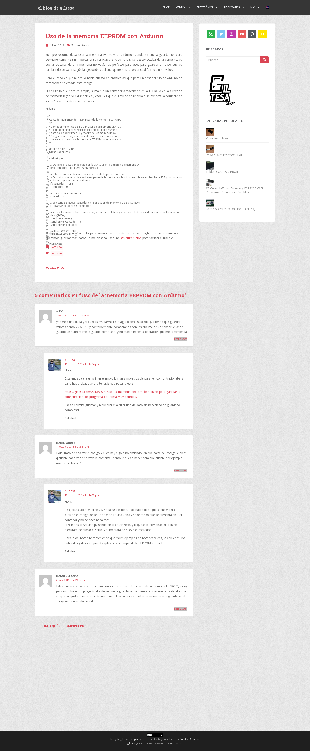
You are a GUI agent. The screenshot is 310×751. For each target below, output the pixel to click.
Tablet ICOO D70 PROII (222, 172)
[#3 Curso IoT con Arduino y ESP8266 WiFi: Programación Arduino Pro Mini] (210, 182)
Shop (166, 7)
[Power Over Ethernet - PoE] (210, 149)
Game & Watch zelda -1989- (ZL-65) (230, 209)
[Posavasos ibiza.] (210, 132)
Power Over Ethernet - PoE (224, 155)
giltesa (70, 360)
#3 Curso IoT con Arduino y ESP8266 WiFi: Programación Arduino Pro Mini (234, 190)
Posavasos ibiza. (217, 138)
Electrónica (205, 7)
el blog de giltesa (56, 8)
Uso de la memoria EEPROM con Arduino (104, 36)
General (181, 7)
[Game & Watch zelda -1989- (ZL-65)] (210, 202)
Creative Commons (190, 739)
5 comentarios (80, 45)
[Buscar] (264, 59)
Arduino (57, 247)
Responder (180, 339)
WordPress (176, 743)
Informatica (232, 7)
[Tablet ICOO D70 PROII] (210, 165)
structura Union (131, 238)
